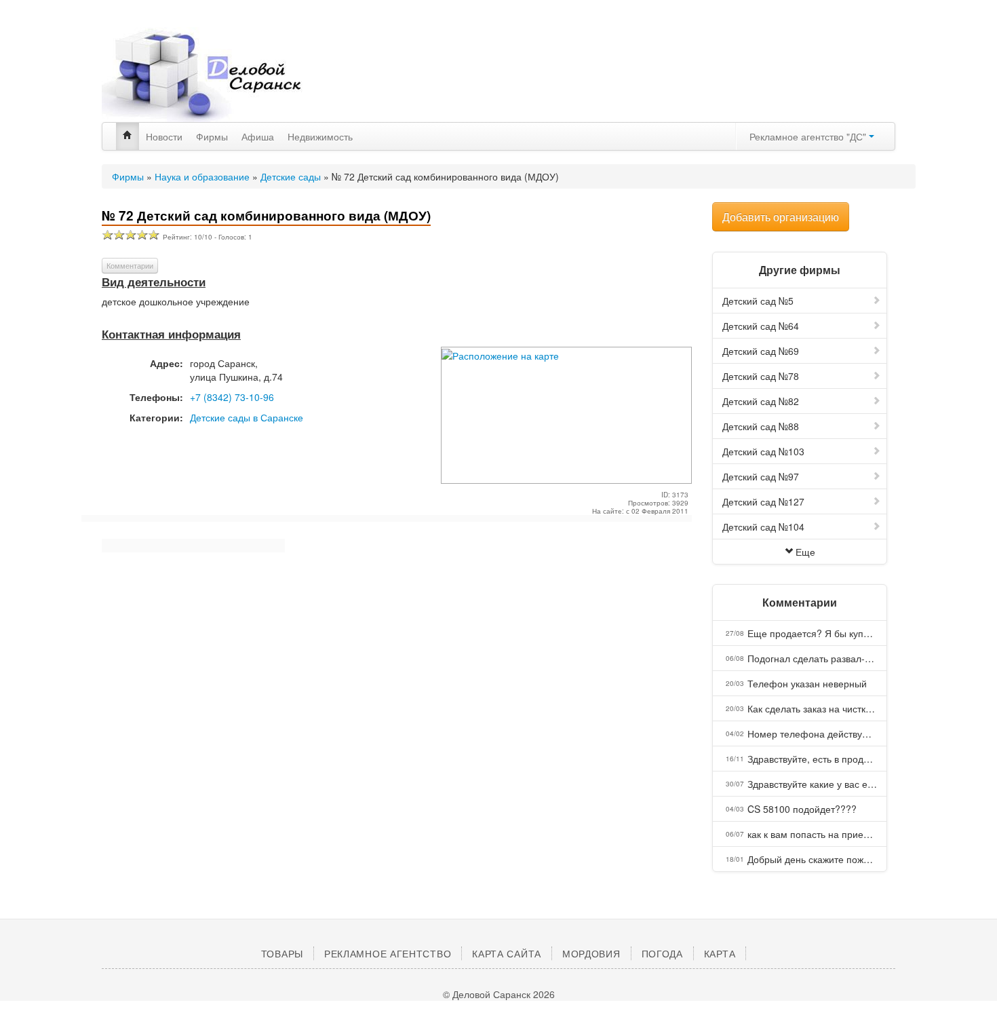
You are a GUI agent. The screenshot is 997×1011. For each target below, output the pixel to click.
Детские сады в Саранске (246, 417)
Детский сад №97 (760, 476)
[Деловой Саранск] (227, 74)
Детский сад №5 (758, 300)
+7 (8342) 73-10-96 (232, 397)
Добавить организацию (780, 217)
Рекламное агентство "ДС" (809, 136)
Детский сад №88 (760, 426)
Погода (662, 953)
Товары (282, 953)
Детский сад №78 (760, 376)
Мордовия (591, 953)
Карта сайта (506, 953)
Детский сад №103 (763, 451)
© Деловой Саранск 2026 (499, 994)
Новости (164, 136)
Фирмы (212, 136)
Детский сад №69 (760, 351)
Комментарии (129, 265)
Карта (720, 953)
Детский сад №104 (763, 526)
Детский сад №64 (760, 325)
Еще (805, 551)
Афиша (257, 136)
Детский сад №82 (760, 401)
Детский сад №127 (763, 501)
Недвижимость (320, 136)
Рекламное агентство (387, 953)
